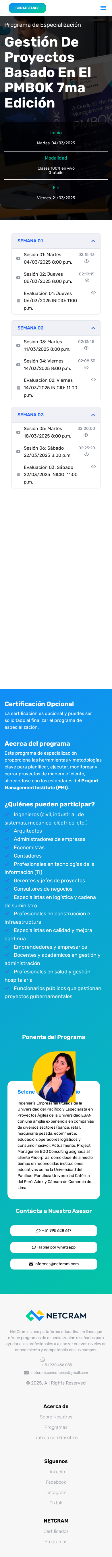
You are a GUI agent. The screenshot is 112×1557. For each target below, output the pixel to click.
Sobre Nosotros (56, 1417)
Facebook (56, 1482)
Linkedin (56, 1471)
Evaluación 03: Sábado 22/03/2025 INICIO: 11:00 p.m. (51, 475)
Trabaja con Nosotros (56, 1437)
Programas (56, 1427)
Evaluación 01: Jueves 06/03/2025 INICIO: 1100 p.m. (50, 301)
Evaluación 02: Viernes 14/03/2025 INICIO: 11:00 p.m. (50, 387)
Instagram (56, 1492)
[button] (103, 7)
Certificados (56, 1531)
